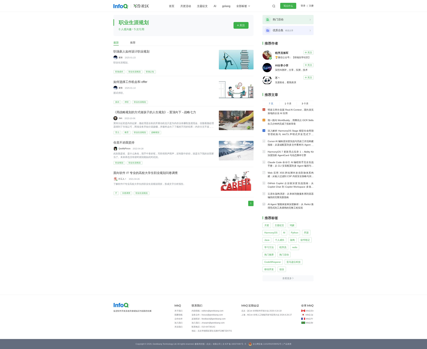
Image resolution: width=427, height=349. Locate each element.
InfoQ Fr (309, 319)
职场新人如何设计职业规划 (131, 51)
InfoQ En (310, 311)
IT (116, 193)
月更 (266, 225)
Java (266, 240)
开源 (306, 232)
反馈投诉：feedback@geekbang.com (209, 319)
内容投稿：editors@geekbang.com (207, 311)
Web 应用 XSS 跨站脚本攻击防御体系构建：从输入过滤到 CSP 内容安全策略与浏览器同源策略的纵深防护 (291, 176)
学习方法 (269, 247)
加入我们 (178, 323)
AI (215, 6)
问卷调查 (126, 193)
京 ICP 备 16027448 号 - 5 (234, 344)
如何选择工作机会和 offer (130, 82)
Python (294, 232)
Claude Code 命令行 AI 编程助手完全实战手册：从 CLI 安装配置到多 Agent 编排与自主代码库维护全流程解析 (291, 166)
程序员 (282, 247)
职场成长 (119, 72)
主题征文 (202, 6)
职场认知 (150, 72)
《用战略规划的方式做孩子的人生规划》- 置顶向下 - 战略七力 (154, 112)
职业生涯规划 (135, 72)
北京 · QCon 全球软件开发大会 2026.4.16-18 (261, 311)
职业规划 (119, 163)
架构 (292, 240)
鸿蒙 (292, 225)
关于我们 (178, 311)
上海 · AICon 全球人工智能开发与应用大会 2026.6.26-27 (266, 315)
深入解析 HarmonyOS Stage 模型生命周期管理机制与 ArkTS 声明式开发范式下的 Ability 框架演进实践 (291, 134)
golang (226, 6)
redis (294, 247)
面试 (117, 102)
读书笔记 (305, 240)
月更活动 (185, 6)
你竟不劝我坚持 (123, 142)
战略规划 (155, 132)
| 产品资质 (286, 344)
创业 (281, 269)
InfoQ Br (309, 323)
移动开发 (269, 269)
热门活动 (284, 254)
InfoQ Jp (309, 315)
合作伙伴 (178, 319)
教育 (127, 132)
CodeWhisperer (272, 262)
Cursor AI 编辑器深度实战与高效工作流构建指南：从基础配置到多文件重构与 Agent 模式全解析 (291, 145)
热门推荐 (269, 254)
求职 (127, 102)
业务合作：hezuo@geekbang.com (207, 315)
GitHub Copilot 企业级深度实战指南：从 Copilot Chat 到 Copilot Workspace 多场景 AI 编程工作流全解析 (291, 187)
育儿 (117, 132)
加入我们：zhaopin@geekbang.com (208, 323)
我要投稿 (178, 315)
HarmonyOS (270, 232)
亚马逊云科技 (294, 262)
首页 (171, 6)
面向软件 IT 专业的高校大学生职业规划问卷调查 (145, 173)
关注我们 (178, 327)
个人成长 (279, 240)
